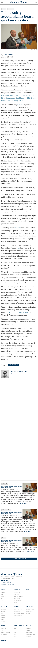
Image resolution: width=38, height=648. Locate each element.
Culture (4, 606)
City (2, 594)
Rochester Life (17, 600)
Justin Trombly (8, 55)
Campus (10, 9)
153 (15, 636)
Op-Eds (28, 613)
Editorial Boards (30, 609)
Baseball (5, 483)
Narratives (3, 628)
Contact (28, 630)
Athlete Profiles (18, 609)
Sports (16, 606)
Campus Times (18, 2)
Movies (3, 617)
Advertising (29, 632)
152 (15, 634)
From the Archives (18, 596)
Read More (23, 503)
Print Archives (19, 625)
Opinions (29, 606)
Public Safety (13, 365)
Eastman (3, 609)
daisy (3, 537)
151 (15, 632)
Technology (17, 598)
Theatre (3, 621)
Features (17, 590)
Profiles (16, 602)
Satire (2, 630)
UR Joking (4, 634)
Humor (3, 625)
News (4, 9)
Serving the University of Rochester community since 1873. (12, 577)
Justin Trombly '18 (19, 371)
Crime (2, 601)
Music (2, 619)
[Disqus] (19, 405)
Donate (4, 640)
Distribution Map (30, 634)
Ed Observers (29, 611)
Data (28, 590)
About (28, 625)
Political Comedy (5, 632)
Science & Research (6, 598)
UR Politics (4, 596)
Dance (3, 615)
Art (2, 613)
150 (15, 630)
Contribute (29, 628)
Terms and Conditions (19, 647)
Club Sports (17, 611)
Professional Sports (19, 613)
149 (15, 628)
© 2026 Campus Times (7, 647)
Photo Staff (33, 49)
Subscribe (28, 636)
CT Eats (3, 611)
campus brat (6, 509)
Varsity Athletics (18, 615)
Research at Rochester (17, 593)
